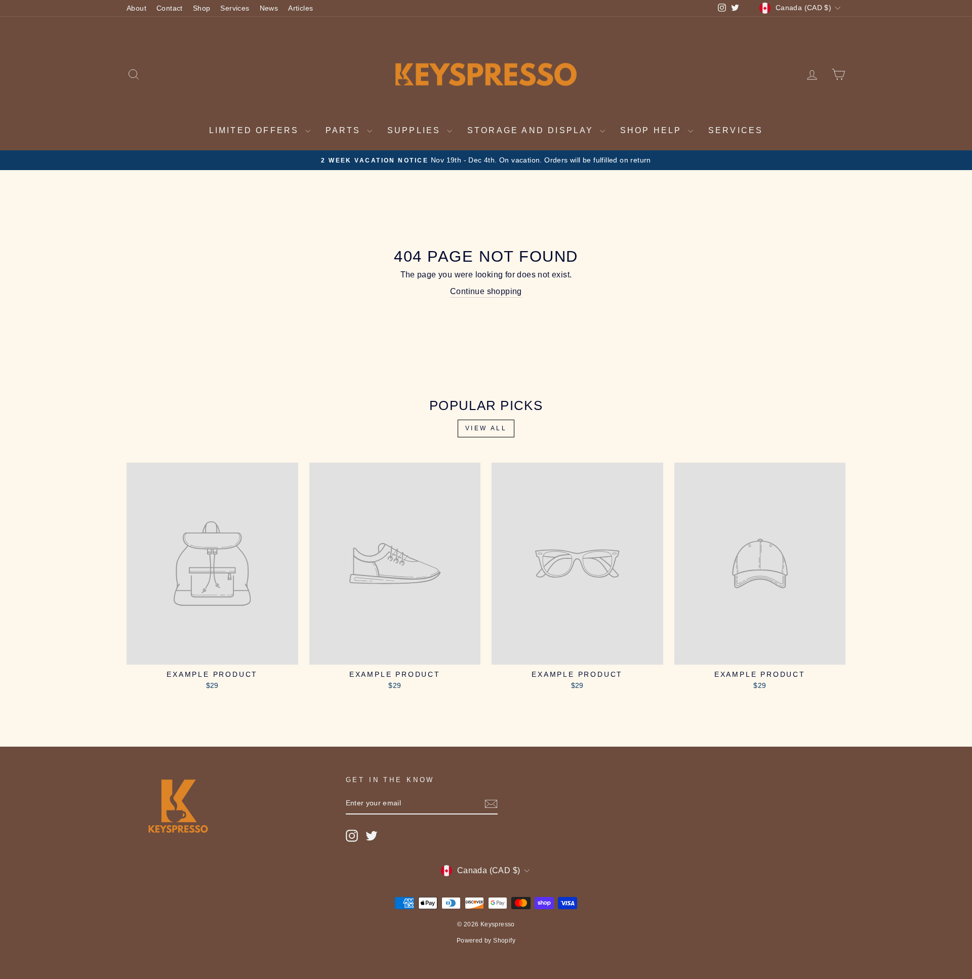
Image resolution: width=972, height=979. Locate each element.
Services (234, 8)
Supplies (415, 130)
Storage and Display (532, 130)
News (269, 8)
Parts (345, 130)
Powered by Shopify (486, 940)
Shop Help (652, 130)
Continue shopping (486, 291)
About (136, 8)
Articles (300, 8)
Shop (202, 8)
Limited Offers (256, 130)
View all (486, 428)
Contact (169, 8)
